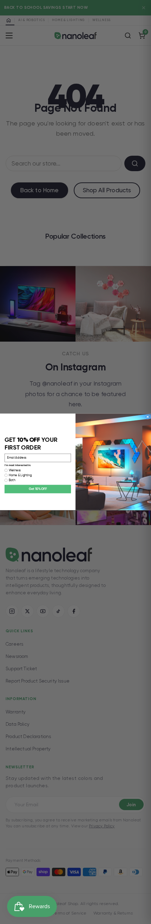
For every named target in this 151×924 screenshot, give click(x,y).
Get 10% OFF (38, 489)
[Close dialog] (148, 417)
